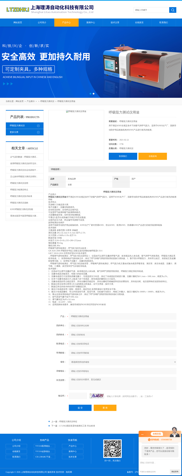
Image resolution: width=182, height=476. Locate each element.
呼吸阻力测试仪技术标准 (21, 196)
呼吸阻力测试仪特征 (68, 421)
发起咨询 (174, 472)
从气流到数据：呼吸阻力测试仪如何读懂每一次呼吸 (26, 157)
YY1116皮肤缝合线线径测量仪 (45, 451)
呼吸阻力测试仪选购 (19, 203)
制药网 (69, 472)
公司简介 (42, 22)
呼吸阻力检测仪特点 (19, 190)
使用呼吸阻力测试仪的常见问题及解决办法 (26, 163)
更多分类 (14, 132)
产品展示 (31, 101)
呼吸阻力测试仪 (47, 101)
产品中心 (66, 22)
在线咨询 (153, 156)
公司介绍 (16, 446)
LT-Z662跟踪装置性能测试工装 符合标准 (77, 426)
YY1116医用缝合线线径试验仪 (45, 446)
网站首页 (18, 22)
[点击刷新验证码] (97, 395)
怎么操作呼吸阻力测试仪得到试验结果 (26, 177)
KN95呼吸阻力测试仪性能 (21, 209)
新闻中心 (90, 22)
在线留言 (139, 22)
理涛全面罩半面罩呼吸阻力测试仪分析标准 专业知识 (26, 216)
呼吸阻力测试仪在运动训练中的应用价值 (26, 170)
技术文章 (115, 22)
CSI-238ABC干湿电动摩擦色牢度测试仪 (45, 457)
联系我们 (163, 22)
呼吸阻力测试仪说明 (19, 183)
